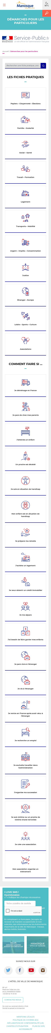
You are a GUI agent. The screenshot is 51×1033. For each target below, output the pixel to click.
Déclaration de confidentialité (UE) (25, 1023)
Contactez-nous (12, 1000)
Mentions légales (26, 1017)
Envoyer (41, 908)
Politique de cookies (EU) (25, 1020)
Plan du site (38, 1026)
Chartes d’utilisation (17, 1026)
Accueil (5, 51)
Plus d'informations (11, 895)
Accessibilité (25, 1029)
